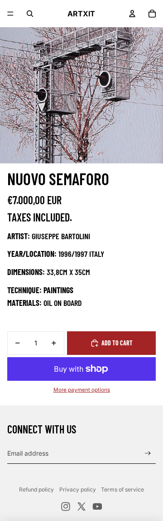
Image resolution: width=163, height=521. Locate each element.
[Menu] (10, 13)
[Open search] (30, 14)
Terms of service (122, 489)
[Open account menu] (132, 14)
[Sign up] (148, 453)
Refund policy (36, 489)
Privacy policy (77, 489)
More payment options (81, 390)
